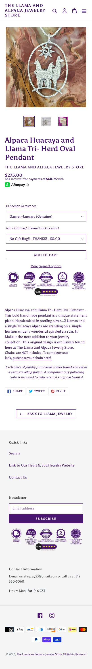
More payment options (46, 266)
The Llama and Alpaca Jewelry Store (25, 10)
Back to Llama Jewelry (49, 414)
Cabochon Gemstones (21, 206)
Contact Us (18, 477)
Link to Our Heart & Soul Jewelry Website (41, 465)
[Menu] (84, 11)
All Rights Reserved (74, 654)
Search (14, 453)
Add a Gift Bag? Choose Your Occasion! (32, 228)
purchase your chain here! (32, 358)
